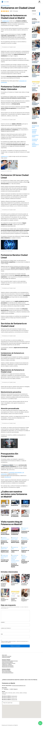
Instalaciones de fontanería (7, 665)
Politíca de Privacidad (6, 656)
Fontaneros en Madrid (8, 683)
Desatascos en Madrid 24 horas (8, 663)
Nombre (3, 622)
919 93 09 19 (8, 477)
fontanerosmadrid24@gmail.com (18, 685)
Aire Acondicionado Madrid (7, 672)
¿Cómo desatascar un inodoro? (35, 144)
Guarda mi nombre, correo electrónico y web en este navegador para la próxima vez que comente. (14, 642)
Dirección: (4, 687)
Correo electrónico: (7, 685)
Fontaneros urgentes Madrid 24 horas (10, 660)
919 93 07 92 (14, 699)
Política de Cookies (6, 657)
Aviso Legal (4, 654)
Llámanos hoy (4, 156)
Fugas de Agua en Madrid (7, 662)
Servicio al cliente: (6, 696)
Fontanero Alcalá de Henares (34, 131)
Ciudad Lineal (5, 20)
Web (2, 634)
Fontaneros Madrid (5, 5)
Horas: (3, 691)
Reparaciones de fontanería (8, 666)
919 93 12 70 (14, 697)
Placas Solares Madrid (6, 671)
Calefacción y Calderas (7, 664)
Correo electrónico (6, 628)
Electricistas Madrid (6, 670)
